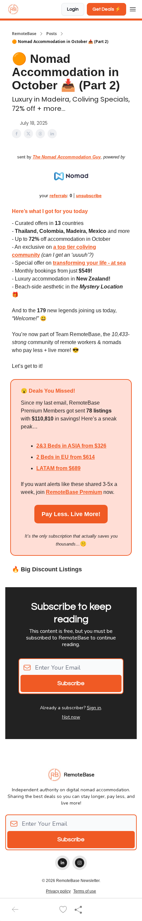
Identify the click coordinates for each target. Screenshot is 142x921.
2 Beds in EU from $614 (65, 457)
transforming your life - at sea (89, 263)
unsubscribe (89, 195)
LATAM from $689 (58, 468)
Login (73, 9)
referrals (58, 195)
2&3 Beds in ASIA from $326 (71, 446)
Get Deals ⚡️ (106, 9)
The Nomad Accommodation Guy (67, 156)
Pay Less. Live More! (71, 514)
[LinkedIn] (62, 862)
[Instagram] (79, 862)
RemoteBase (24, 33)
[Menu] (133, 8)
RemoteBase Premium (74, 492)
